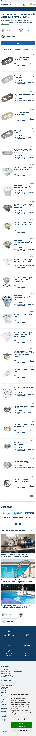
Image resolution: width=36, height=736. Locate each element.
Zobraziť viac (5, 24)
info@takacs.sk (7, 1)
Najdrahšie (17, 49)
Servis (2, 701)
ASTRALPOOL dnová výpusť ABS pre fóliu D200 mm (23, 168)
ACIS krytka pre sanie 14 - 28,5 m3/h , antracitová (24, 58)
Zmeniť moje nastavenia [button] (21, 730)
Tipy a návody (5, 684)
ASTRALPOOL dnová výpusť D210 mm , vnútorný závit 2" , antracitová (24, 205)
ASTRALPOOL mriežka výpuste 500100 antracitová (24, 407)
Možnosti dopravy (6, 685)
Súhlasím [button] (21, 723)
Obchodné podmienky (7, 689)
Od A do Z (26, 49)
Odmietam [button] (22, 726)
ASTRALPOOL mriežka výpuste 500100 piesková (24, 425)
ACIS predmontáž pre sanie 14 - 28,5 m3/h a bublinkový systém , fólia (24, 150)
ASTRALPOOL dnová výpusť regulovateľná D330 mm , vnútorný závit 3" (23, 334)
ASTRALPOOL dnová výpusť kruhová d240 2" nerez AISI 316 (23, 297)
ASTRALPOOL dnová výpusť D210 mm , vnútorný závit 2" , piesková (24, 224)
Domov (3, 14)
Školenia (3, 699)
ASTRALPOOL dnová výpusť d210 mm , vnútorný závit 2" (23, 186)
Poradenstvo (5, 704)
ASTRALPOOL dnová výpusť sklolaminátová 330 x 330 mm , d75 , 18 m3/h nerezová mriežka (24, 353)
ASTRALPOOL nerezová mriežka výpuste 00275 (22, 462)
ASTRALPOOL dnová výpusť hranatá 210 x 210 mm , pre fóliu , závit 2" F (23, 279)
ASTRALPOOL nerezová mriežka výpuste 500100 (22, 480)
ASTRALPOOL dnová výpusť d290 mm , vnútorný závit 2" (23, 260)
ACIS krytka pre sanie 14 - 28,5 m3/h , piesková (24, 113)
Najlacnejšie (7, 49)
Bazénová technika (13, 14)
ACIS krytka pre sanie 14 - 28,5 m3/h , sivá (24, 131)
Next (20, 524)
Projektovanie (5, 703)
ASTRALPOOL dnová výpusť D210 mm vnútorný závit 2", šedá (23, 242)
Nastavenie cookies (7, 692)
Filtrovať (19, 43)
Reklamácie (4, 687)
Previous (16, 524)
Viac (32, 531)
